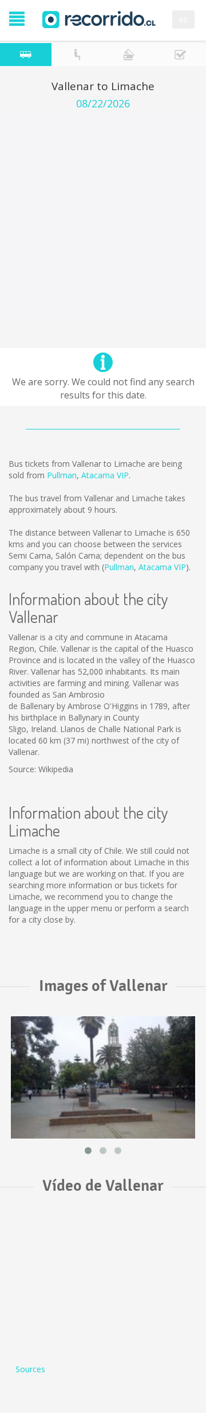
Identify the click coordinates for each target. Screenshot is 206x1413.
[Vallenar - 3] (103, 1077)
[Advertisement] (103, 218)
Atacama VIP (105, 475)
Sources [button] (30, 1369)
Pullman (62, 475)
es (183, 19)
